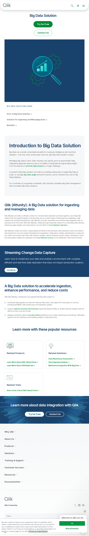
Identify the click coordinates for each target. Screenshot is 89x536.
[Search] (72, 5)
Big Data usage (30, 174)
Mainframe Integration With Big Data (64, 365)
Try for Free (43, 24)
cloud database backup (44, 238)
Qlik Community (11, 505)
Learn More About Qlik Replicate (20, 365)
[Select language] (77, 5)
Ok (72, 523)
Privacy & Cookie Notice (38, 531)
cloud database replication (58, 225)
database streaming (21, 309)
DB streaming (33, 309)
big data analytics (35, 315)
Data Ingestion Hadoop (58, 362)
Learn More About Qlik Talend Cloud (21, 362)
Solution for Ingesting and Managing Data (26, 119)
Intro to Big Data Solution (18, 114)
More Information (72, 528)
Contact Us (43, 33)
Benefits (11, 125)
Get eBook (11, 270)
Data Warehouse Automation (61, 359)
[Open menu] (83, 5)
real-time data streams (34, 166)
